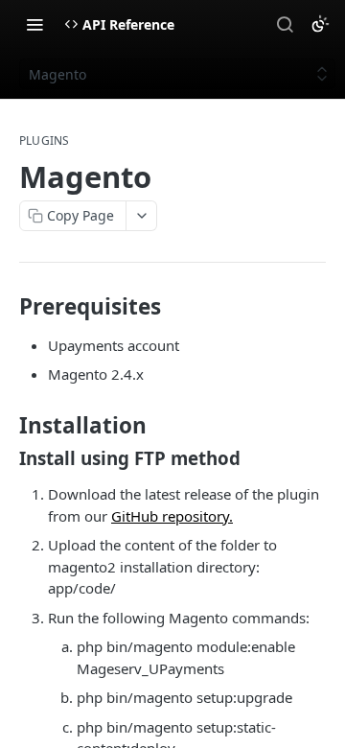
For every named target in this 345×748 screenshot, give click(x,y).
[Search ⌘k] (284, 24)
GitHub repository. (172, 516)
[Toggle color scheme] (320, 24)
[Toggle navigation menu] (34, 24)
